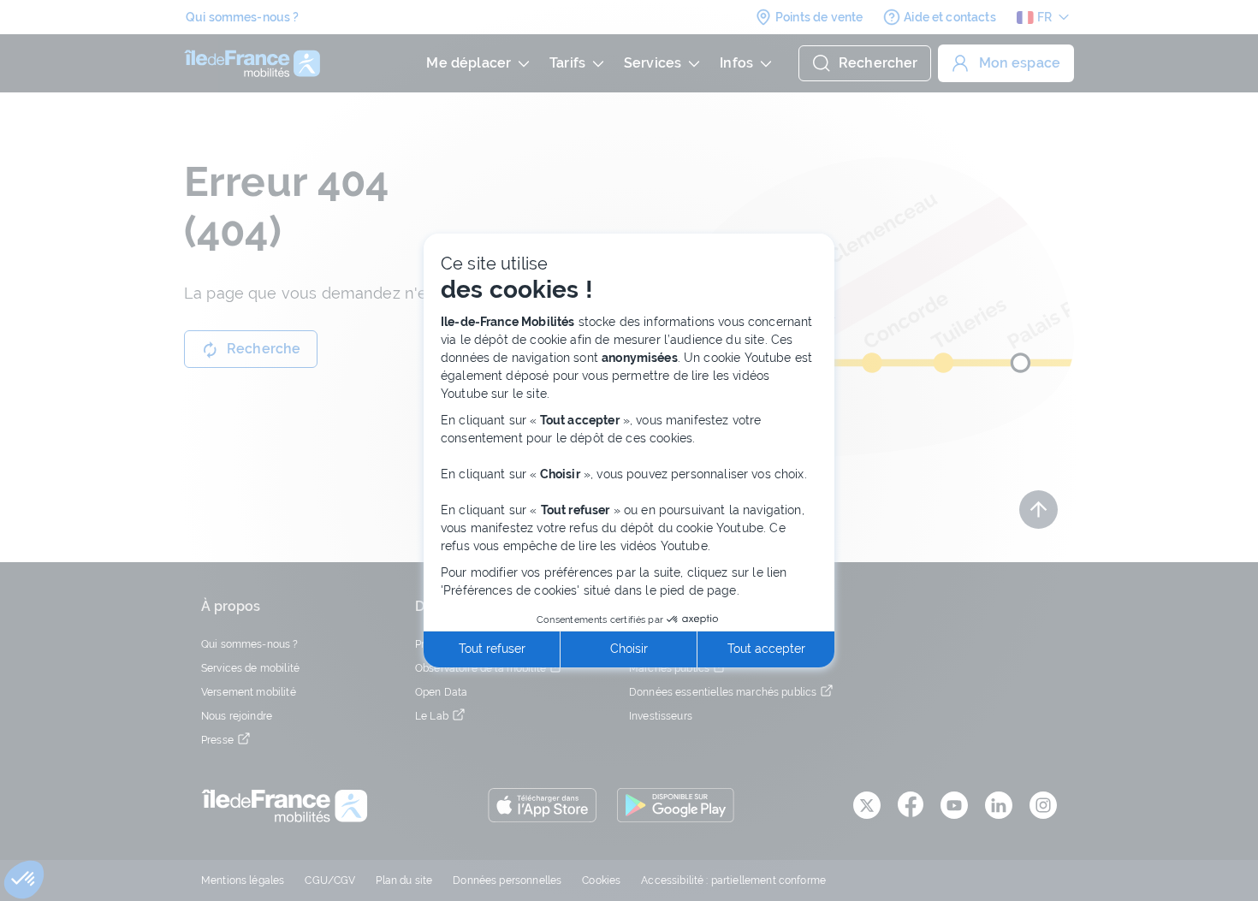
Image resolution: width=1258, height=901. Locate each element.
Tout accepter (766, 648)
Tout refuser (492, 648)
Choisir (629, 648)
